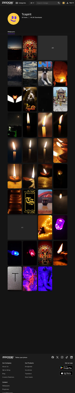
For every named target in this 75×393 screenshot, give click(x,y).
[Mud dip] (60, 150)
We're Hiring (6, 370)
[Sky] (15, 48)
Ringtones (5, 389)
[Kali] (30, 48)
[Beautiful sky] (30, 73)
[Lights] (60, 176)
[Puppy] (45, 73)
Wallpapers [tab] (11, 32)
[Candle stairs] (15, 202)
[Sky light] (60, 73)
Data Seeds (29, 377)
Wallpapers (6, 386)
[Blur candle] (30, 125)
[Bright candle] (45, 125)
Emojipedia (28, 366)
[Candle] (60, 125)
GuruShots (28, 370)
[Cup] (45, 202)
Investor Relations (8, 377)
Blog (3, 373)
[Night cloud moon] (15, 73)
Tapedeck (28, 373)
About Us (5, 366)
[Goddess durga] (30, 99)
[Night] (15, 125)
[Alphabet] (15, 279)
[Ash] (30, 279)
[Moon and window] (45, 99)
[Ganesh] (45, 279)
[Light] (60, 202)
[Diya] (60, 253)
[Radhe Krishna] (60, 99)
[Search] (59, 3)
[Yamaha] (15, 99)
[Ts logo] (30, 202)
